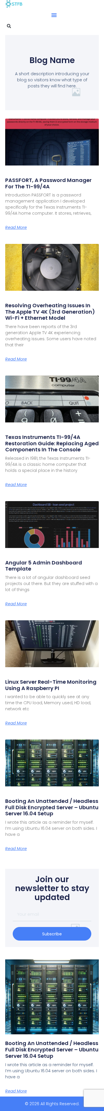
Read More (16, 227)
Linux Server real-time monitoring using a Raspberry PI (50, 685)
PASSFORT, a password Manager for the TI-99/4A (48, 183)
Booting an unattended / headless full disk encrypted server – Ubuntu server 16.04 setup (52, 807)
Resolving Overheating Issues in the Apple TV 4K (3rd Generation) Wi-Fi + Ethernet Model (50, 311)
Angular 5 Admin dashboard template (43, 566)
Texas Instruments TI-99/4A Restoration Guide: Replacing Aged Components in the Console (52, 443)
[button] (54, 15)
